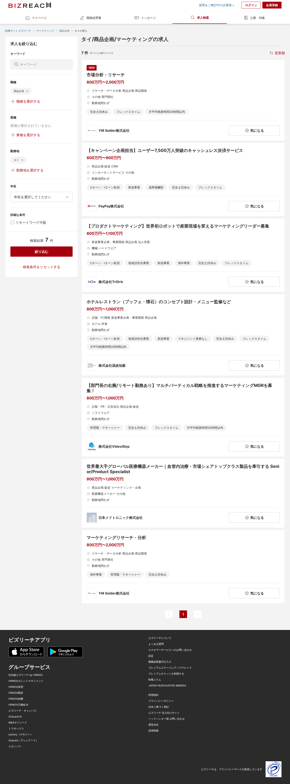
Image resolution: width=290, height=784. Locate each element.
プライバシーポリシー (161, 701)
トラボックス (16, 728)
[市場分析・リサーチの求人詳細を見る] (183, 100)
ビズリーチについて (159, 638)
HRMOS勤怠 (15, 693)
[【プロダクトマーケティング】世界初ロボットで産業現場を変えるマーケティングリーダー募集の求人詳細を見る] (183, 255)
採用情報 (153, 730)
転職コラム (154, 679)
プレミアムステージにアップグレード (170, 668)
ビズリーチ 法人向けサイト (164, 713)
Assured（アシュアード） (23, 740)
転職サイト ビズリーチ (18, 30)
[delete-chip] (27, 91)
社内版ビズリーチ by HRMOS (25, 675)
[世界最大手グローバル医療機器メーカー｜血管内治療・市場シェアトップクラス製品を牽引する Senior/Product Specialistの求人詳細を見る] (183, 493)
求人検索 (203, 17)
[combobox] (41, 197)
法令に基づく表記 (158, 707)
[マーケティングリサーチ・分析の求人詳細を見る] (183, 566)
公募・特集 (257, 18)
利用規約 (153, 695)
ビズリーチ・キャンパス (22, 710)
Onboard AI (15, 716)
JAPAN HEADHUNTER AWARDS (167, 685)
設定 (150, 656)
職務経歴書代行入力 (159, 662)
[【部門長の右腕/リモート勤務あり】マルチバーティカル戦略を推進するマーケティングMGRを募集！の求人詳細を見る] (183, 417)
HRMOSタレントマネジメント (26, 681)
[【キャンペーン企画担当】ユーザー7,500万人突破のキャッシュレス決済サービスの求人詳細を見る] (183, 179)
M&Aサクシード (17, 722)
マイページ (39, 18)
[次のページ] (197, 614)
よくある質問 (156, 644)
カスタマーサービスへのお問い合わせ (170, 650)
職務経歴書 (93, 18)
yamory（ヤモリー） (20, 734)
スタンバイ (14, 746)
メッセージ (148, 18)
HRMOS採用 (15, 687)
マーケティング (45, 30)
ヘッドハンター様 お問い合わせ (166, 718)
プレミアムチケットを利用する (166, 673)
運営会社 (153, 724)
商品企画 (64, 30)
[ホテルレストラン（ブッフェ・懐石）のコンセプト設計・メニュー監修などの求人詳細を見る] (183, 335)
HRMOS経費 (15, 699)
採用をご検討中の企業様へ (217, 5)
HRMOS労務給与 (18, 704)
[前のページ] (169, 614)
